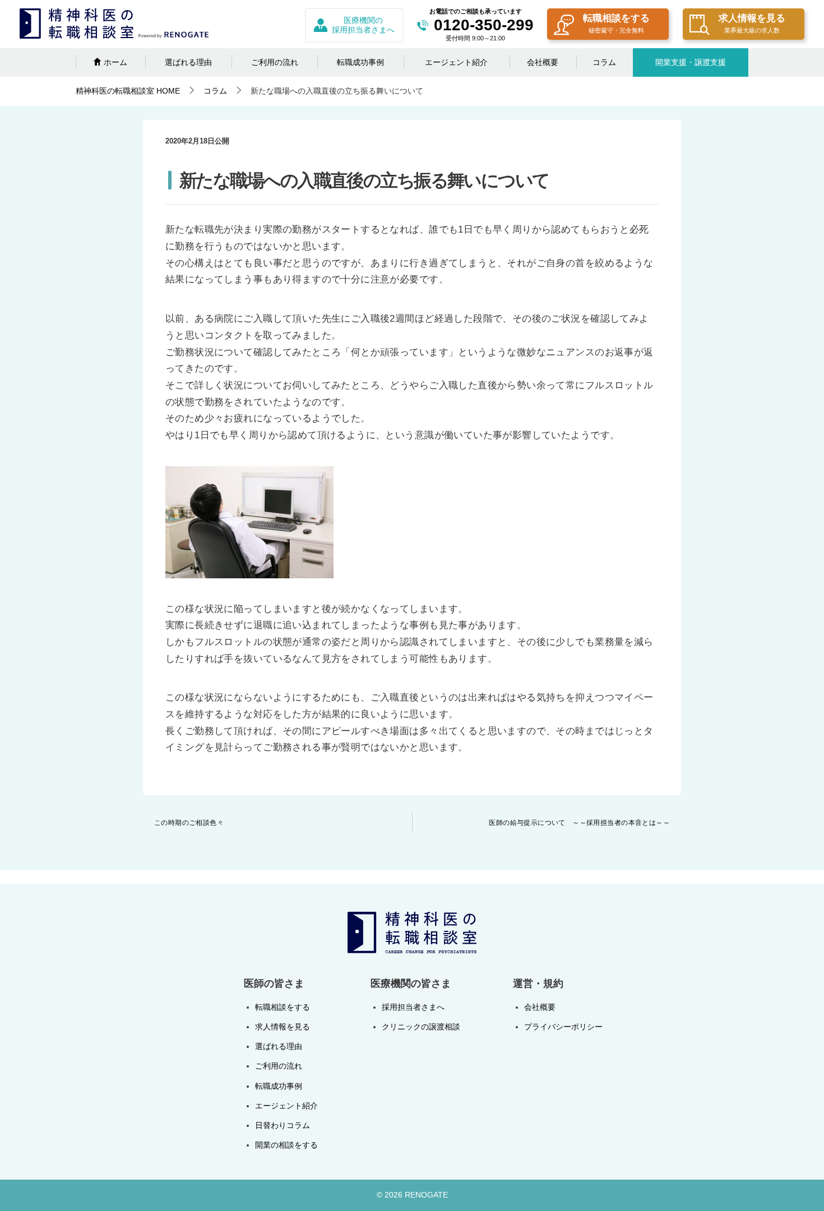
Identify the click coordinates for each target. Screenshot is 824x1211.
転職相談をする (616, 23)
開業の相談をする (286, 1144)
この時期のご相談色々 (189, 823)
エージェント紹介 (456, 62)
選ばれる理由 (188, 62)
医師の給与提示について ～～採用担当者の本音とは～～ (579, 823)
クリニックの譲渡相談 (421, 1026)
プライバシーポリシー (563, 1026)
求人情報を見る (752, 23)
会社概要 (542, 62)
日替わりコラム (282, 1125)
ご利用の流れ (274, 62)
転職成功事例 (360, 62)
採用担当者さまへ (413, 1007)
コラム (604, 62)
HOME (128, 90)
